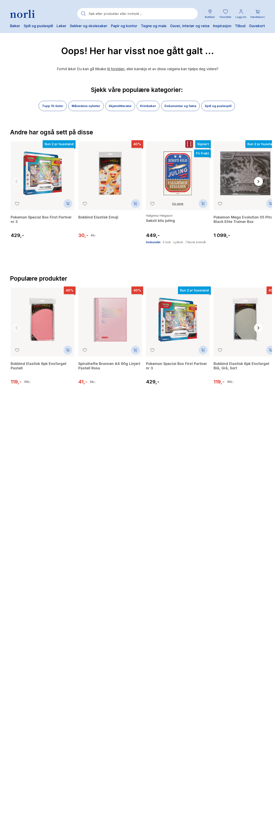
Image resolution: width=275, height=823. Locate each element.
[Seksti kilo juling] (178, 170)
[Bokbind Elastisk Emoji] (110, 170)
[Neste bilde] (258, 181)
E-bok (167, 242)
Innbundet (153, 242)
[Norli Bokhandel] (22, 13)
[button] (225, 13)
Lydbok (178, 242)
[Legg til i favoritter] (17, 203)
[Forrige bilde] (16, 181)
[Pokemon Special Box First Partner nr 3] (42, 170)
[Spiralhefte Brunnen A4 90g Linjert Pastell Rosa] (110, 317)
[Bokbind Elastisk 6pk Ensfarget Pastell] (42, 317)
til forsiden (115, 69)
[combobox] (137, 13)
